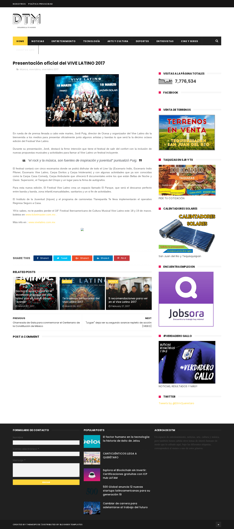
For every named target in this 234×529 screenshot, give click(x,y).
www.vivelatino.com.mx (42, 222)
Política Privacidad (40, 3)
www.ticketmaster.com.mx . (41, 214)
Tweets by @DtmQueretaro (176, 403)
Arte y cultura (117, 41)
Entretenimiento (64, 41)
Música (24, 69)
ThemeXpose (33, 524)
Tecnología (91, 41)
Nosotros (19, 3)
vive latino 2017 (50, 69)
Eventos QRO (25, 50)
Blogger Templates (71, 524)
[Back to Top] (218, 524)
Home (20, 41)
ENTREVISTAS (165, 41)
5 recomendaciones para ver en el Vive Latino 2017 (128, 300)
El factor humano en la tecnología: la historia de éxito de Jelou (126, 439)
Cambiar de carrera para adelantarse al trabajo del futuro (125, 505)
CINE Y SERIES (189, 41)
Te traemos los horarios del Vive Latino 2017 (81, 300)
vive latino (35, 69)
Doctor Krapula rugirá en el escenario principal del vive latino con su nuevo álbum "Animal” (34, 296)
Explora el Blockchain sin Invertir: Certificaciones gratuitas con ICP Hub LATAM (125, 474)
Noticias (37, 41)
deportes (142, 41)
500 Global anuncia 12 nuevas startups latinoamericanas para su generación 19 (126, 490)
